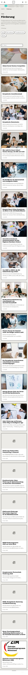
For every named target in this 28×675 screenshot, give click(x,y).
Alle (6, 5)
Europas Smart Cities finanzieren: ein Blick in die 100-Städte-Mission (14, 210)
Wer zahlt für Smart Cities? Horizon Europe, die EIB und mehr (14, 150)
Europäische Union (20, 32)
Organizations (11, 5)
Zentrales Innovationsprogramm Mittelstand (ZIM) (13, 659)
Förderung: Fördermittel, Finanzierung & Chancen (11, 451)
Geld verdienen (9, 32)
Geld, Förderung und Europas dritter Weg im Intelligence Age (13, 422)
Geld (3, 32)
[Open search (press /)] (13, 2)
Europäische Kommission (11, 122)
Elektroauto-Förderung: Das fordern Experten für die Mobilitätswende (10, 513)
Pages (17, 5)
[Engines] (4, 2)
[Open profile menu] (25, 2)
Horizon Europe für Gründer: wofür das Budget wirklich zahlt (13, 331)
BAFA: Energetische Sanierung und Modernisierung (13, 602)
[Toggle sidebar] (2, 2)
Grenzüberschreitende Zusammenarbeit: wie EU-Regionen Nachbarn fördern (12, 240)
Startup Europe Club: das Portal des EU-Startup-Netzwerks (13, 392)
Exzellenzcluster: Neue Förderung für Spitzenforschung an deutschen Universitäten (13, 482)
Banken (3, 35)
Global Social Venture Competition (14, 66)
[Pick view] (22, 2)
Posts (22, 5)
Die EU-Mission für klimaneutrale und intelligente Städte (13, 180)
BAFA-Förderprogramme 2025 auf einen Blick (10, 543)
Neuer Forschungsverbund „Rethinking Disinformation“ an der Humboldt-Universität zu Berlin (14, 633)
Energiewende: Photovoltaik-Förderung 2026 (12, 573)
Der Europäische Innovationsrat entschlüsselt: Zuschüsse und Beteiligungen (13, 362)
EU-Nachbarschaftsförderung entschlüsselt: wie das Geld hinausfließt (12, 301)
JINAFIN (2, 9)
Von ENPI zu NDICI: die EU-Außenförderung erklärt (11, 270)
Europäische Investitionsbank (12, 94)
